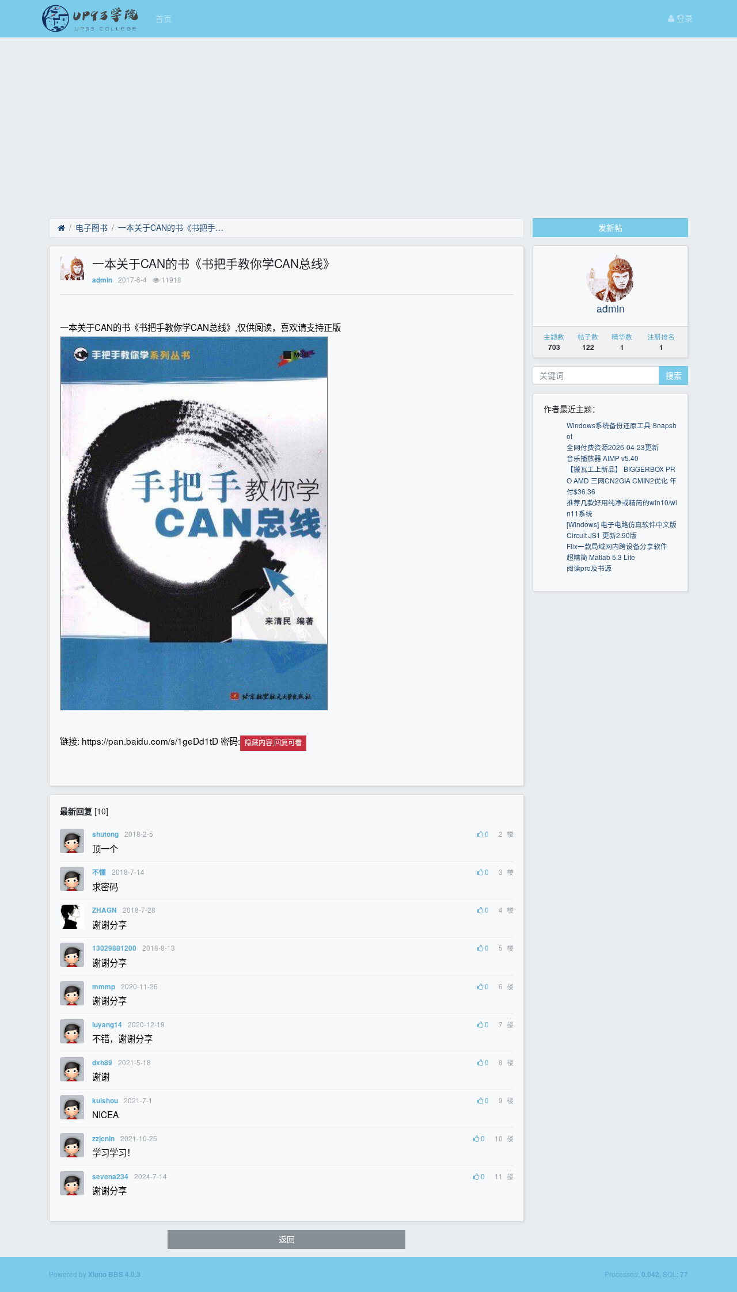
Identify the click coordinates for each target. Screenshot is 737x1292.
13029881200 (114, 948)
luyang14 (107, 1025)
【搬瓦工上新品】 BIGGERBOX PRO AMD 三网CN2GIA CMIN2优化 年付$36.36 (622, 480)
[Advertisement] (368, 123)
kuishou (105, 1101)
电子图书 (91, 227)
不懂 (99, 872)
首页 (163, 18)
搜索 (674, 375)
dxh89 (102, 1063)
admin (102, 280)
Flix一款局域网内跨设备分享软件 (617, 546)
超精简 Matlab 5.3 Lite (601, 557)
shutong (105, 834)
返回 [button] (287, 1239)
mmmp (103, 987)
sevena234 (110, 1177)
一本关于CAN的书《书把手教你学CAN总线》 (173, 227)
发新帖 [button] (610, 227)
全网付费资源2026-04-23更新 (613, 447)
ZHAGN (104, 910)
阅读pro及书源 (589, 568)
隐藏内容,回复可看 (273, 743)
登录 (683, 18)
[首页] (61, 228)
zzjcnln (103, 1139)
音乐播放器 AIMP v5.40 (603, 458)
